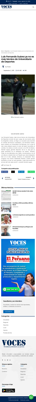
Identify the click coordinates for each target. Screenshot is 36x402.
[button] (29, 7)
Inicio (2, 51)
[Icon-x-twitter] (5, 360)
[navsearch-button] (33, 7)
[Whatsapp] (10, 360)
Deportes (7, 51)
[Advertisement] (18, 29)
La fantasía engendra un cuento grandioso (24, 215)
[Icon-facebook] (2, 360)
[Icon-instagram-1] (7, 360)
